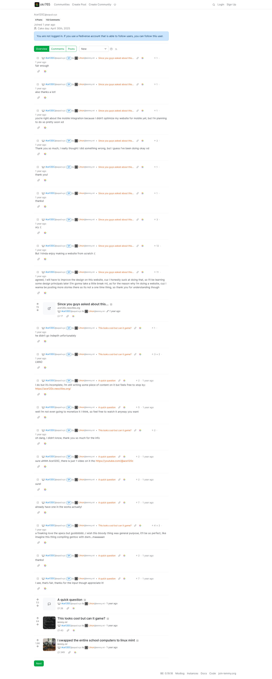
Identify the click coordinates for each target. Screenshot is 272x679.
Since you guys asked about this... (116, 58)
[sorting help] (111, 48)
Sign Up (231, 4)
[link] (142, 58)
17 (61, 316)
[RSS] (116, 48)
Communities (62, 4)
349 (62, 652)
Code (212, 673)
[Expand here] (49, 623)
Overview (41, 48)
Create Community (100, 4)
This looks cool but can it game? (114, 328)
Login (221, 4)
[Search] (213, 4)
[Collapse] (37, 58)
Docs (204, 673)
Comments (57, 48)
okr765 (45, 4)
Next (39, 663)
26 (61, 608)
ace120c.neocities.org (68, 307)
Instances (192, 673)
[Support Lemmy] (115, 4)
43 (61, 630)
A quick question (107, 380)
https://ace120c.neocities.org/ (53, 388)
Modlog (179, 673)
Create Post (79, 4)
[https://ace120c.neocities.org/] (49, 308)
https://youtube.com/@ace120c (114, 460)
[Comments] (49, 604)
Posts (71, 48)
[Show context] (137, 58)
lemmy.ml (62, 622)
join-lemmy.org (227, 673)
